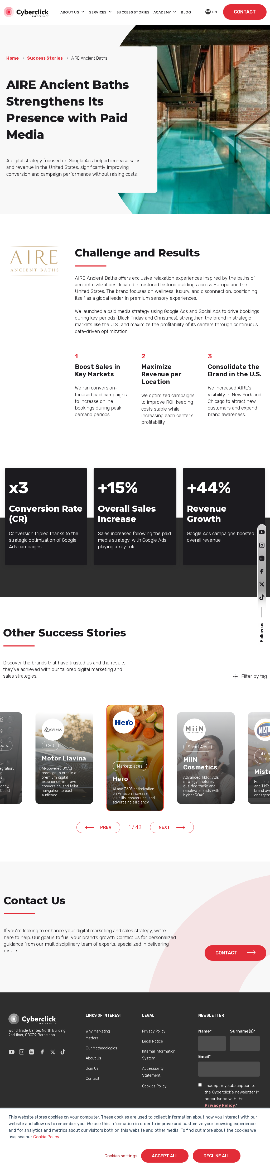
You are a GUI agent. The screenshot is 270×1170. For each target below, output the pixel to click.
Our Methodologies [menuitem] (101, 1048)
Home (12, 58)
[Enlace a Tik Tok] (62, 1051)
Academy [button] (162, 12)
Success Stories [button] (133, 12)
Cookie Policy (46, 1136)
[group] (64, 758)
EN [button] (214, 12)
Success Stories (45, 58)
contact (245, 12)
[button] (262, 532)
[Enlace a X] (53, 1051)
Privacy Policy (220, 1105)
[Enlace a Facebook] (42, 1051)
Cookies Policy (154, 1086)
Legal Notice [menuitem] (152, 1041)
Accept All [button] (165, 1155)
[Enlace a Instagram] (21, 1051)
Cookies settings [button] (120, 1155)
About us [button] (70, 12)
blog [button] (186, 12)
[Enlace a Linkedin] (31, 1051)
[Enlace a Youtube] (11, 1051)
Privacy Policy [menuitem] (153, 1031)
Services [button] (98, 12)
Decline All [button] (217, 1155)
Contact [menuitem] (92, 1078)
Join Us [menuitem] (92, 1068)
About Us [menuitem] (93, 1058)
